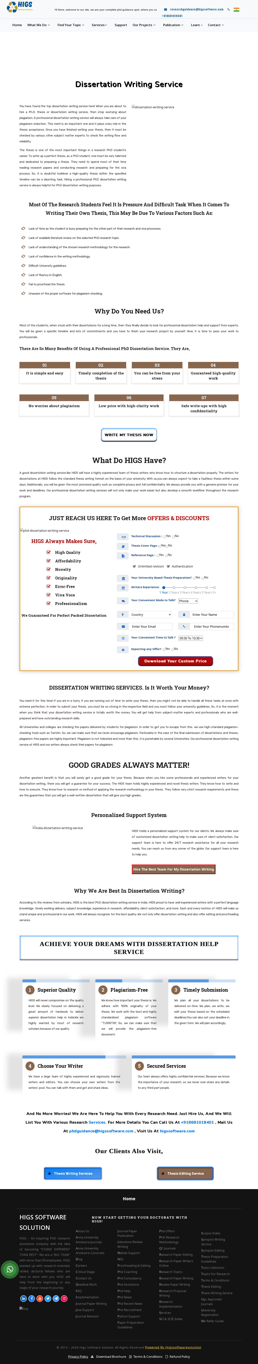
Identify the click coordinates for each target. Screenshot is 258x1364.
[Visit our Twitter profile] (48, 1298)
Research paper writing (176, 1278)
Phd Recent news (129, 1304)
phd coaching (127, 1272)
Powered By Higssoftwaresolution (173, 1347)
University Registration (210, 1312)
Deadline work (86, 1284)
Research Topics (170, 1272)
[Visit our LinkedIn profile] (23, 1298)
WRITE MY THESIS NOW (129, 435)
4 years (196, 592)
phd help (124, 1291)
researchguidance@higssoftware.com (196, 9)
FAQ (79, 1291)
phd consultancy (129, 1278)
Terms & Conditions (215, 1280)
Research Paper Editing (176, 1255)
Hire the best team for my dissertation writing (173, 869)
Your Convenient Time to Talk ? (153, 637)
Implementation (87, 1297)
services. (98, 1122)
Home (17, 25)
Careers (81, 1265)
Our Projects (143, 25)
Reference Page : (143, 555)
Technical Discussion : (146, 536)
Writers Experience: (145, 587)
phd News (124, 1297)
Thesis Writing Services (73, 1173)
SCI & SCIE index (170, 1319)
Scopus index (210, 1233)
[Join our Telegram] (56, 1298)
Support (121, 25)
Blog (79, 1259)
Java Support (85, 1310)
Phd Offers (167, 1231)
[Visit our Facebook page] (31, 1298)
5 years (207, 592)
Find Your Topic (69, 25)
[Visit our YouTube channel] (39, 1298)
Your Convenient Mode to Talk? (153, 600)
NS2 (120, 1259)
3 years (185, 592)
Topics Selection (212, 1268)
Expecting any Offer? (146, 649)
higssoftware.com (177, 1131)
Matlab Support (128, 1253)
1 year (163, 592)
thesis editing (211, 1286)
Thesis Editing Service (185, 1173)
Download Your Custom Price (175, 661)
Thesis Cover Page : (144, 545)
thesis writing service (217, 1293)
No (177, 536)
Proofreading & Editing (134, 1265)
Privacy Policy (78, 1356)
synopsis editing (213, 1250)
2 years (174, 592)
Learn (195, 25)
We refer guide (212, 1321)
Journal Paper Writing (91, 1304)
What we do (37, 25)
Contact (214, 25)
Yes (168, 536)
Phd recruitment (129, 1310)
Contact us (84, 1278)
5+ (214, 592)
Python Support (128, 1316)
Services (98, 25)
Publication (172, 25)
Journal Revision (87, 1316)
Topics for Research (215, 1274)
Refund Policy (180, 1356)
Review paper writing (174, 1284)
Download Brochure (110, 1356)
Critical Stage (85, 1272)
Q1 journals (167, 1248)
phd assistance (128, 1284)
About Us (82, 1231)
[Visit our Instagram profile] (64, 1298)
